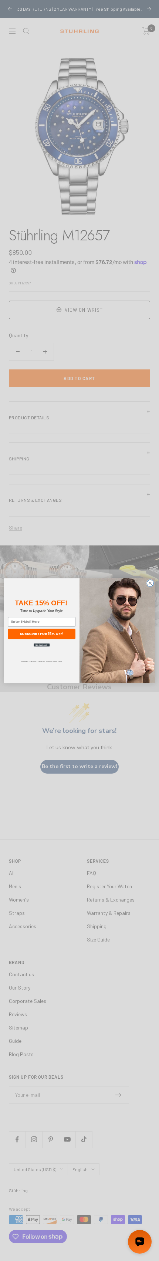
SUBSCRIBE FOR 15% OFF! (42, 633)
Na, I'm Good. (41, 645)
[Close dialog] (150, 582)
